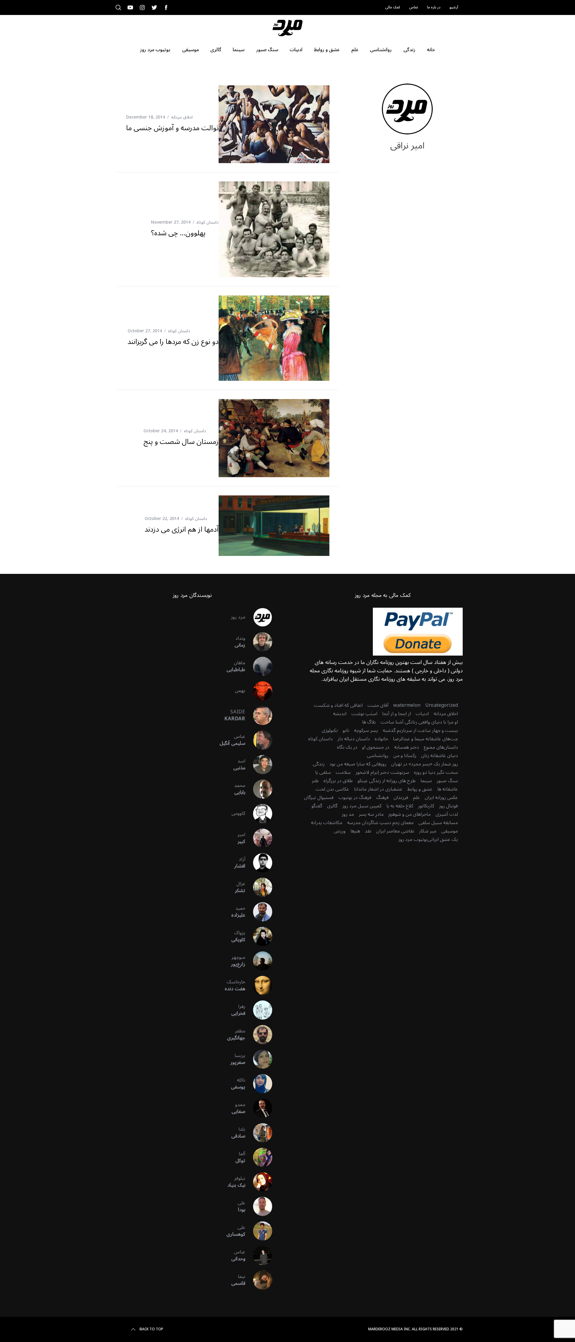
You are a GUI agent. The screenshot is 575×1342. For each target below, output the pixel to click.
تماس (413, 7)
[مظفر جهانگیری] (258, 1034)
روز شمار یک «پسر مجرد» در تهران (424, 764)
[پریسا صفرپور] (258, 1059)
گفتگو (316, 806)
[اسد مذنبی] (258, 764)
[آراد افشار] (258, 862)
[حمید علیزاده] (258, 911)
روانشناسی (377, 755)
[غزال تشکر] (258, 887)
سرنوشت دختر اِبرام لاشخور (382, 772)
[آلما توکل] (258, 1157)
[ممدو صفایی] (258, 1108)
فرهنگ (382, 797)
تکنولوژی (330, 730)
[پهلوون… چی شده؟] (274, 229)
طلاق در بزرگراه (338, 781)
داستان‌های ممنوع (441, 747)
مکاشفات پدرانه (326, 823)
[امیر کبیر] (258, 838)
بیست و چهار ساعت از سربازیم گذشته (420, 730)
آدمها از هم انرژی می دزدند (182, 529)
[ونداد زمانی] (258, 641)
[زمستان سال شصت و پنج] (274, 438)
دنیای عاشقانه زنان (439, 755)
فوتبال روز (448, 806)
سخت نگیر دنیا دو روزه (436, 772)
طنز (315, 781)
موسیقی (449, 831)
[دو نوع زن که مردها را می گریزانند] (274, 338)
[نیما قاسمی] (258, 1280)
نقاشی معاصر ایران (395, 831)
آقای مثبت (377, 705)
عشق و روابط (419, 789)
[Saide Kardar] (258, 715)
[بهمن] (258, 690)
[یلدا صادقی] (258, 1132)
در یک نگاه (347, 747)
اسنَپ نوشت (364, 714)
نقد (368, 831)
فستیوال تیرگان (319, 797)
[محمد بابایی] (258, 789)
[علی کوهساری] (258, 1231)
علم (416, 797)
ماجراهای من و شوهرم (409, 814)
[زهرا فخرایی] (258, 1010)
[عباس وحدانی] (258, 1255)
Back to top (151, 1329)
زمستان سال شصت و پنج (181, 441)
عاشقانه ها (447, 789)
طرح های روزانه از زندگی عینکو (387, 781)
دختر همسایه (406, 747)
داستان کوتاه (207, 222)
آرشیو (454, 7)
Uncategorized (441, 705)
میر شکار (427, 831)
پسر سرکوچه (366, 730)
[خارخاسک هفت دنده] (258, 985)
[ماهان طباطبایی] (258, 666)
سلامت (343, 772)
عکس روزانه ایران (441, 797)
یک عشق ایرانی (442, 839)
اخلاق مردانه (182, 117)
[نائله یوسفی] (258, 1083)
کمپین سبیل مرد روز (362, 806)
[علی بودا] (258, 1206)
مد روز (348, 814)
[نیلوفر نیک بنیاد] (258, 1181)
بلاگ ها (369, 722)
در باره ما (434, 7)
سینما (426, 781)
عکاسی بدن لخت (332, 789)
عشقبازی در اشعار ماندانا (378, 789)
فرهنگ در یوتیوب (354, 797)
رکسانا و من (404, 755)
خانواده (381, 739)
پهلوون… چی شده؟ (178, 233)
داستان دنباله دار (354, 739)
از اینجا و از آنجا (396, 714)
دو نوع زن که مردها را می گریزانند (173, 341)
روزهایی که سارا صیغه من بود (357, 764)
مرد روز (238, 617)
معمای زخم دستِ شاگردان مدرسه (380, 823)
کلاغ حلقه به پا (399, 806)
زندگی (319, 764)
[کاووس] (258, 813)
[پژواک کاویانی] (258, 936)
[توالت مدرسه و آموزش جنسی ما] (274, 124)
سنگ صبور (447, 781)
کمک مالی (392, 7)
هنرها (355, 831)
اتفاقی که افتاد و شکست (338, 705)
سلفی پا (323, 772)
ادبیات (422, 714)
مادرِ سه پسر (371, 814)
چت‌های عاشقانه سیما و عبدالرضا (425, 739)
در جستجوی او (375, 747)
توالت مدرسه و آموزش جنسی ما (172, 128)
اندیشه (339, 714)
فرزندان (401, 797)
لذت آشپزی (446, 814)
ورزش (340, 831)
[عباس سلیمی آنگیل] (258, 740)
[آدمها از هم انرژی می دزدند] (274, 525)
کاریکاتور (426, 806)
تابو (346, 730)
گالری (332, 806)
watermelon (406, 705)
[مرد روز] (258, 617)
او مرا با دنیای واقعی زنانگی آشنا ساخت (419, 722)
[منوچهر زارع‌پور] (258, 961)
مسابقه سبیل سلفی (438, 823)
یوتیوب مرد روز (412, 839)
